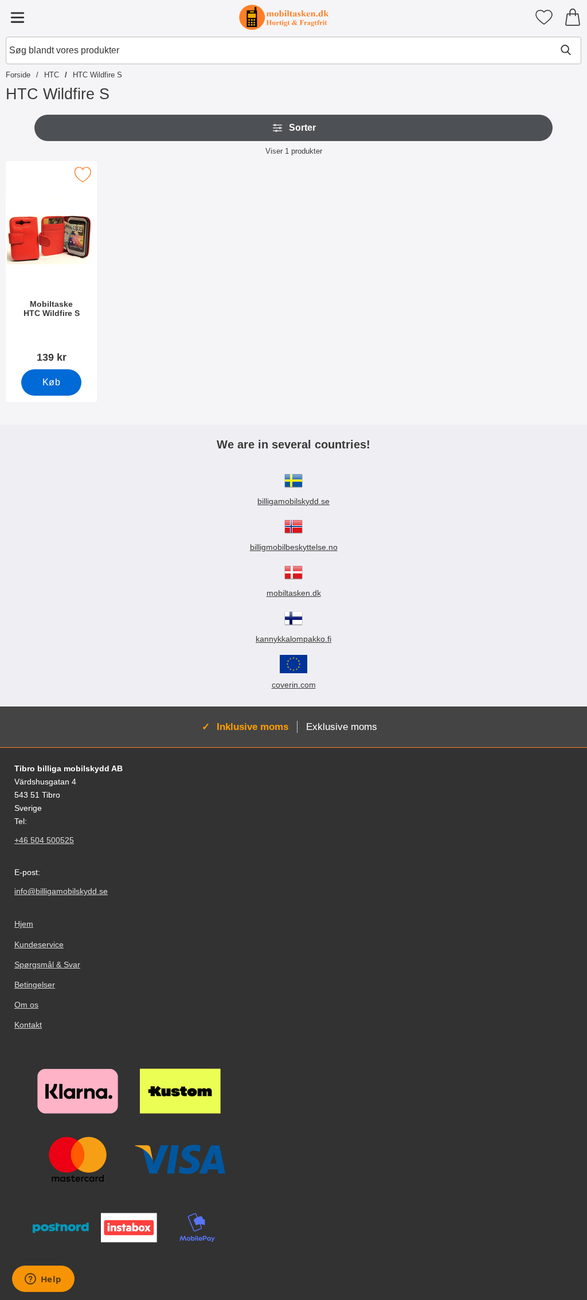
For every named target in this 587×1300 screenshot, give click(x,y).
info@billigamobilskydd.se (61, 891)
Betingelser (34, 984)
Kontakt (28, 1024)
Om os (26, 1004)
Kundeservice (39, 944)
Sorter (302, 127)
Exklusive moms (341, 726)
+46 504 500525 (44, 840)
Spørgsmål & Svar (47, 964)
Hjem (23, 923)
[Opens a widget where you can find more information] (43, 1280)
